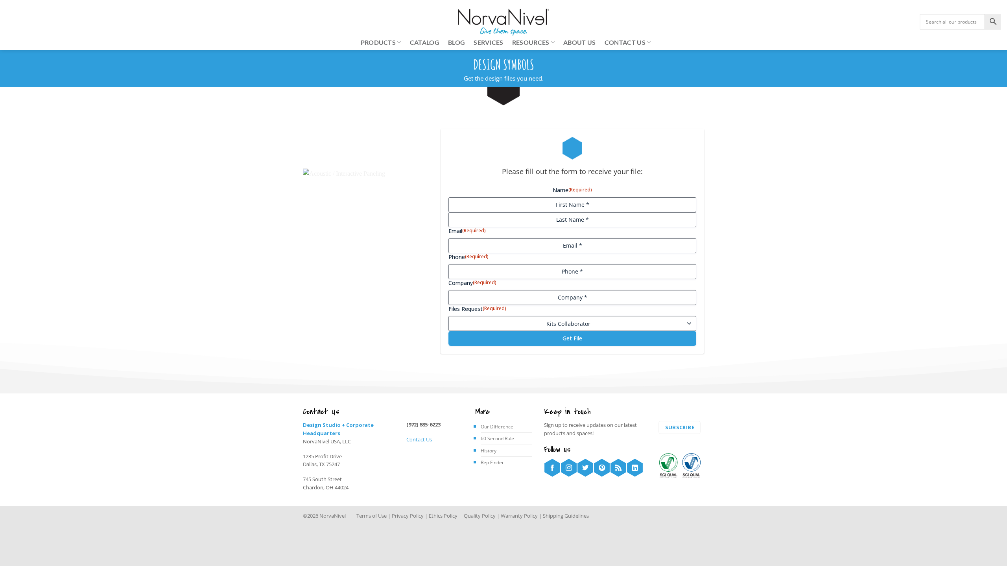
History (488, 450)
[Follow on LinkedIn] (635, 468)
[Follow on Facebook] (552, 468)
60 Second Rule (497, 438)
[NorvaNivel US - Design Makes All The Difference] (504, 22)
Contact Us (419, 439)
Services (489, 42)
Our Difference (497, 426)
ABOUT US (579, 42)
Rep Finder (492, 462)
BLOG (456, 42)
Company (472, 283)
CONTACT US (625, 42)
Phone (468, 257)
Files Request (477, 308)
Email (467, 231)
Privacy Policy (408, 515)
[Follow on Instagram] (569, 468)
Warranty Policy (519, 515)
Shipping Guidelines (566, 515)
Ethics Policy (443, 515)
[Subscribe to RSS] (618, 468)
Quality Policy (479, 515)
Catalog (424, 42)
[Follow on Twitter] (585, 468)
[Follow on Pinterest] (602, 468)
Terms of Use (371, 515)
